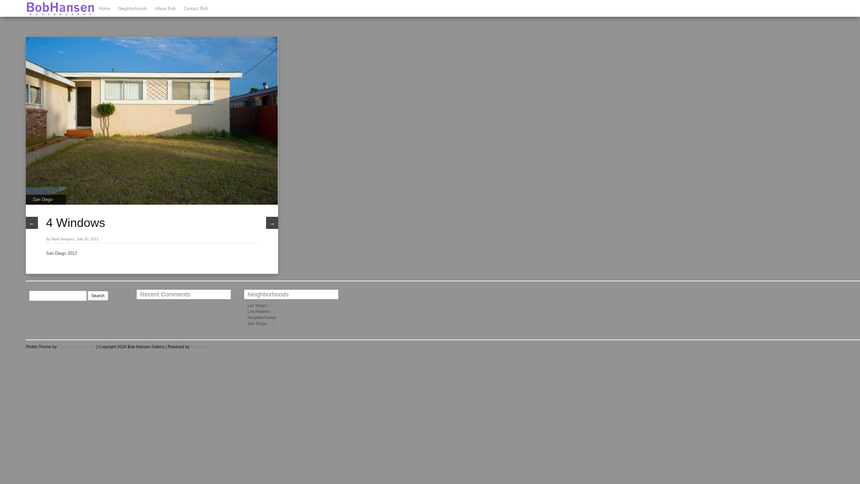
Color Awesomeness (76, 347)
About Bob (165, 8)
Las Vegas (257, 305)
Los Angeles (259, 311)
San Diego (43, 199)
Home (104, 8)
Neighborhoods (132, 8)
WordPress (200, 347)
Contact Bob (196, 8)
